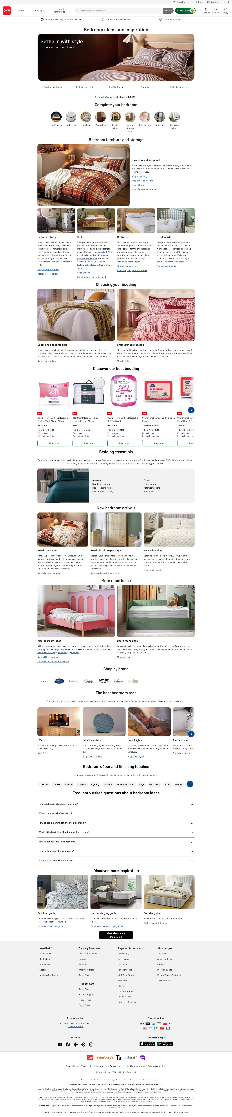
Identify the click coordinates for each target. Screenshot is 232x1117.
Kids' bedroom (116, 87)
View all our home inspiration (116, 935)
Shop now (54, 443)
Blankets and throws (102, 491)
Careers (161, 964)
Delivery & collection (88, 953)
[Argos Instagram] (91, 1044)
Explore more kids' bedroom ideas (53, 661)
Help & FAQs (45, 953)
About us (161, 953)
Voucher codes (125, 969)
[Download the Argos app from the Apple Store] (147, 1043)
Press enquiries (164, 969)
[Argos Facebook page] (68, 1044)
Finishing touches (178, 87)
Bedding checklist (84, 87)
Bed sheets (149, 484)
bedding (75, 652)
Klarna (121, 986)
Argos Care (84, 989)
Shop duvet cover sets (142, 180)
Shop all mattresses (126, 266)
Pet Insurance (124, 996)
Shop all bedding (139, 176)
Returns (82, 959)
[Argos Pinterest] (83, 1044)
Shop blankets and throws (144, 189)
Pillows (147, 480)
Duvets (95, 480)
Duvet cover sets (100, 484)
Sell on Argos (163, 980)
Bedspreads (149, 491)
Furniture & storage (53, 87)
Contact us (44, 959)
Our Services (124, 959)
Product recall (85, 999)
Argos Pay (122, 980)
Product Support (86, 994)
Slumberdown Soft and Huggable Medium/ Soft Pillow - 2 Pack (52, 419)
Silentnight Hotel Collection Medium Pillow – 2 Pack (86, 419)
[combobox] (118, 11)
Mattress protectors (101, 487)
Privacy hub (86, 1066)
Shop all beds (83, 272)
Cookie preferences (135, 1066)
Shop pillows (138, 185)
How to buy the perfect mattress (132, 270)
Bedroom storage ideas (48, 273)
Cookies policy (117, 1066)
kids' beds (62, 652)
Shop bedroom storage (48, 269)
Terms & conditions (157, 1066)
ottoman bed (101, 252)
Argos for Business (166, 959)
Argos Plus (84, 975)
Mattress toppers (152, 487)
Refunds (83, 964)
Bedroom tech (147, 87)
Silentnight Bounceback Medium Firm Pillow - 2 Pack (192, 419)
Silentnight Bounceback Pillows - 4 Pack (158, 419)
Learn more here (76, 1026)
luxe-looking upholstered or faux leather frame (94, 264)
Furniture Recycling (127, 1002)
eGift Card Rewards (127, 975)
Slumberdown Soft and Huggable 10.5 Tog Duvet (122, 419)
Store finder (45, 964)
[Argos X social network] (75, 1044)
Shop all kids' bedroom (47, 657)
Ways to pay (123, 953)
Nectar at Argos (125, 991)
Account (43, 969)
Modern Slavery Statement (169, 975)
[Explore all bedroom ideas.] (116, 57)
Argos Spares (85, 1005)
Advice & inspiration (48, 975)
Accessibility (72, 1066)
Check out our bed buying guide (92, 277)
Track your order (86, 969)
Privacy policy (100, 1066)
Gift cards (122, 964)
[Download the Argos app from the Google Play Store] (165, 1043)
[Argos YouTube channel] (60, 1044)
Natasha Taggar (105, 97)
